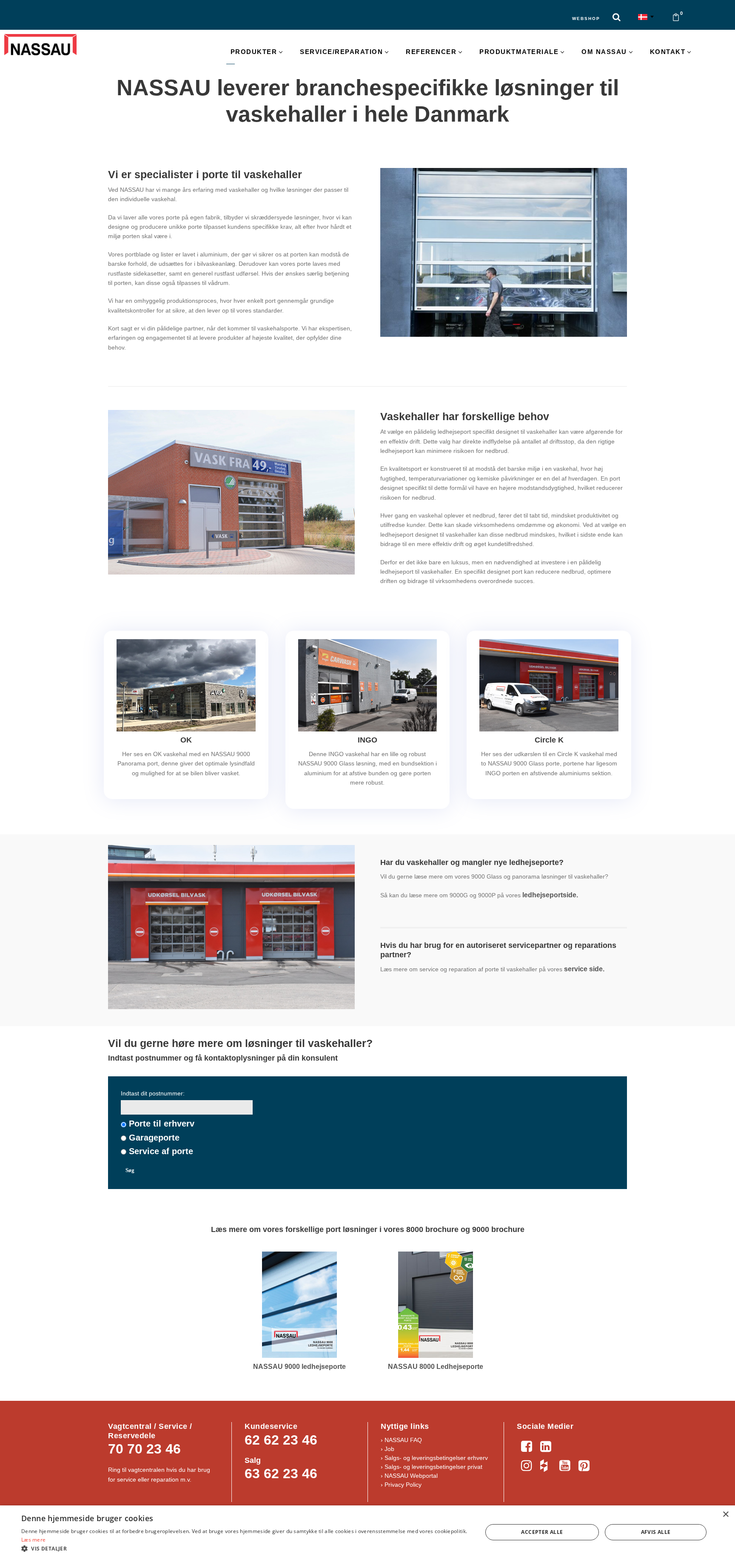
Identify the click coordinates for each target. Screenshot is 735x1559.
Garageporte (154, 1137)
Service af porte (161, 1151)
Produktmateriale (518, 51)
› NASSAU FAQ (401, 1440)
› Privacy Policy (401, 1484)
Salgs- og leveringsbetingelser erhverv (435, 1457)
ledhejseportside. (551, 895)
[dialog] (367, 1532)
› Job (387, 1448)
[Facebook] (526, 1445)
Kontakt (668, 51)
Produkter (254, 51)
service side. (584, 969)
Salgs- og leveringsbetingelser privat (433, 1466)
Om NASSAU (604, 51)
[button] (245, 1548)
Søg (129, 1170)
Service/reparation (341, 51)
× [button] (725, 1514)
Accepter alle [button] (542, 1532)
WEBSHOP (586, 18)
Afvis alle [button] (656, 1532)
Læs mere (33, 1539)
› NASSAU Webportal (409, 1475)
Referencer (431, 51)
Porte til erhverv (161, 1123)
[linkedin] (545, 1445)
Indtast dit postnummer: (153, 1093)
